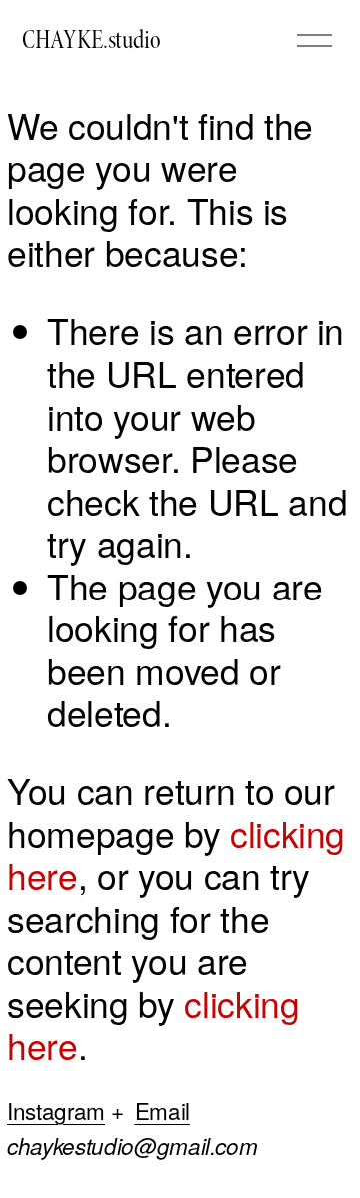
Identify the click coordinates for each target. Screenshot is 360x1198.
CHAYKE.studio (91, 40)
